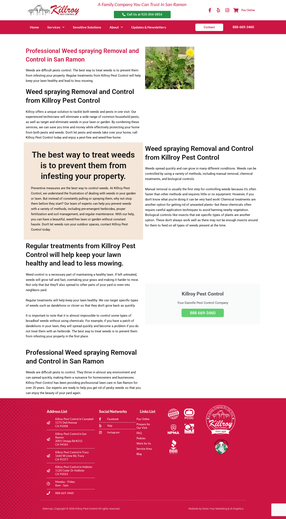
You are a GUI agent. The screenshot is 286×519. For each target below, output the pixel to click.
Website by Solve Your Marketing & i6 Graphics (215, 508)
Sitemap (48, 508)
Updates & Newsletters (148, 27)
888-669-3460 (243, 27)
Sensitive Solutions (87, 27)
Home (34, 27)
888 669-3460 (202, 312)
